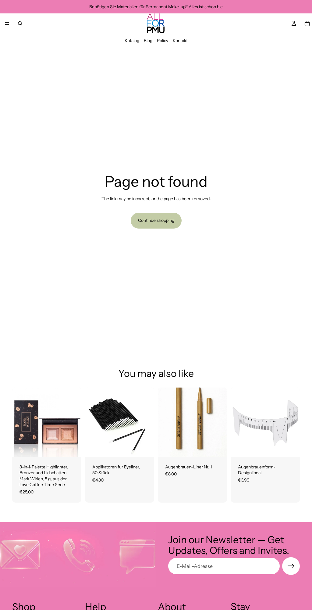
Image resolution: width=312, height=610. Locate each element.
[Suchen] (20, 23)
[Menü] (7, 23)
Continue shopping (156, 220)
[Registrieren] (291, 566)
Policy (162, 40)
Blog (148, 40)
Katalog (132, 40)
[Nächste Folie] (293, 422)
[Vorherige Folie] (237, 422)
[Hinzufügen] (71, 447)
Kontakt (180, 40)
